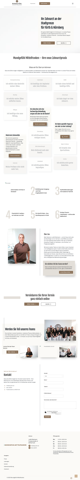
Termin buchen (44, 3)
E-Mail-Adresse (48, 393)
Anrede (46, 373)
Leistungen (6, 461)
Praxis (5, 458)
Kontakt (66, 136)
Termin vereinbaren (40, 124)
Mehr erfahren (11, 352)
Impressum (6, 469)
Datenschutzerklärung (9, 466)
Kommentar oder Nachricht (50, 399)
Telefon (46, 386)
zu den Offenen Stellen (65, 272)
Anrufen (63, 43)
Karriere (6, 464)
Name (45, 379)
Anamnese (32, 3)
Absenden (47, 416)
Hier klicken (54, 412)
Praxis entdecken (15, 155)
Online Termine (47, 43)
